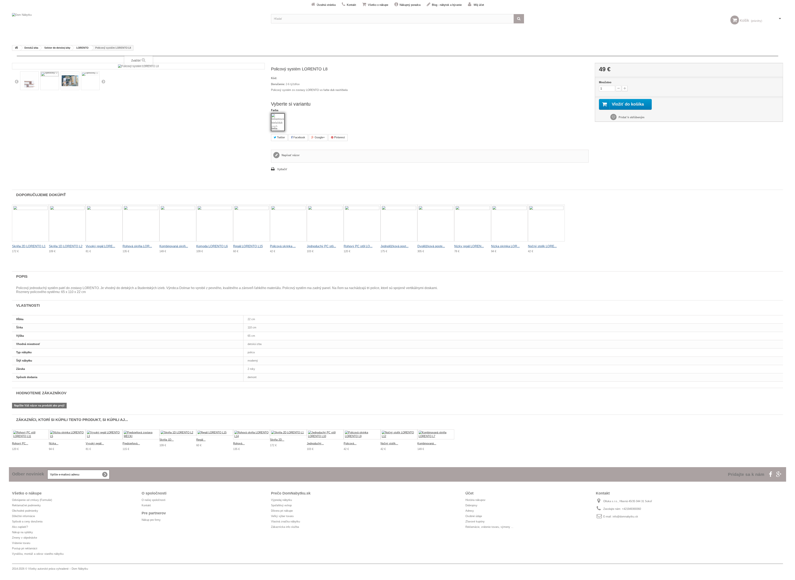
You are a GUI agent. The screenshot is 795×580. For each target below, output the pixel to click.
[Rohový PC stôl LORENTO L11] (30, 434)
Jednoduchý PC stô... (321, 246)
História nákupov (475, 500)
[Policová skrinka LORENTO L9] (362, 434)
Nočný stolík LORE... (542, 246)
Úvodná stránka (326, 4)
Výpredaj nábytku (281, 500)
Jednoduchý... (315, 443)
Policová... (350, 443)
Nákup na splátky (22, 532)
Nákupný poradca (410, 4)
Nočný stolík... (389, 443)
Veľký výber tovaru (282, 516)
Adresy (469, 510)
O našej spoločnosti (153, 500)
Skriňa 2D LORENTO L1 (29, 246)
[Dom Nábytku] (138, 18)
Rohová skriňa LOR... (137, 246)
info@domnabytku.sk (625, 516)
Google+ (319, 137)
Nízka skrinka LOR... (505, 246)
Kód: (274, 78)
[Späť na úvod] (16, 48)
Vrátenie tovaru (21, 543)
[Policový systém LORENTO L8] (29, 81)
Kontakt (351, 4)
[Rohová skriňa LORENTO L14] (251, 434)
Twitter (280, 137)
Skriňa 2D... (277, 439)
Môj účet (479, 4)
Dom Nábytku (80, 568)
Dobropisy (471, 505)
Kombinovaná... (426, 443)
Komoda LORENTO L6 (212, 246)
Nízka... (53, 443)
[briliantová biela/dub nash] (278, 120)
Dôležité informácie (23, 516)
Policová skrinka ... (283, 246)
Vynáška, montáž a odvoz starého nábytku (38, 553)
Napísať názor (290, 155)
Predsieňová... (131, 443)
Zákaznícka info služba (285, 526)
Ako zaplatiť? (20, 526)
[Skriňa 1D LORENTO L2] (177, 432)
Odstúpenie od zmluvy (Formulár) (32, 500)
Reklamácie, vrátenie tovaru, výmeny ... (489, 526)
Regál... (201, 439)
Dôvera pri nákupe (282, 510)
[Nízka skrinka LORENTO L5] (67, 434)
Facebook (299, 137)
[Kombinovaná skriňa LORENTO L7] (435, 434)
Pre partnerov (154, 513)
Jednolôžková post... (394, 246)
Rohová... (239, 443)
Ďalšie (103, 81)
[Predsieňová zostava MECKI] (141, 434)
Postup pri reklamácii (24, 548)
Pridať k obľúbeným (631, 117)
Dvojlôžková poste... (431, 246)
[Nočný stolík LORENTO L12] (399, 434)
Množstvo (605, 82)
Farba (275, 110)
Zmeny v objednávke (24, 537)
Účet (469, 493)
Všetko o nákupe (378, 4)
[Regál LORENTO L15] (214, 432)
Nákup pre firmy (151, 519)
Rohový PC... (20, 443)
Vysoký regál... (95, 443)
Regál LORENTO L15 (248, 246)
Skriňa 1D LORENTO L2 (65, 246)
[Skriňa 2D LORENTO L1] (288, 432)
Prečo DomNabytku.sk (291, 493)
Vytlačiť (282, 169)
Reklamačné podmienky (26, 505)
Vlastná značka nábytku (285, 521)
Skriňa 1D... (166, 439)
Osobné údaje (473, 516)
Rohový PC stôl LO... (358, 246)
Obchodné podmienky (25, 510)
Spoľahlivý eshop (281, 505)
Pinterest (339, 137)
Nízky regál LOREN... (469, 246)
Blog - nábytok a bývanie (447, 4)
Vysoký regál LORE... (100, 246)
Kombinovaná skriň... (173, 246)
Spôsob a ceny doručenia (27, 521)
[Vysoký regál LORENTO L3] (104, 434)
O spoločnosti (154, 493)
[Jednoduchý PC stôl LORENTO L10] (325, 434)
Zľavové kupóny (475, 521)
